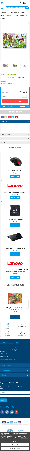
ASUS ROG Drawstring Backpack (15, 219)
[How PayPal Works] (12, 423)
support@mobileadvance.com (8, 359)
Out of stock (15, 317)
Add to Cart (15, 176)
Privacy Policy (24, 438)
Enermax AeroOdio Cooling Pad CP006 (15, 248)
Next (28, 65)
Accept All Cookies (15, 448)
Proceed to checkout (14, 112)
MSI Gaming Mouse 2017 (14, 170)
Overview (4, 121)
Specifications (5, 134)
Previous (2, 65)
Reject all (15, 445)
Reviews (3, 142)
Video (2, 138)
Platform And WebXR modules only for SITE (15, 192)
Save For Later (24, 106)
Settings (15, 441)
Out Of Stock (15, 101)
